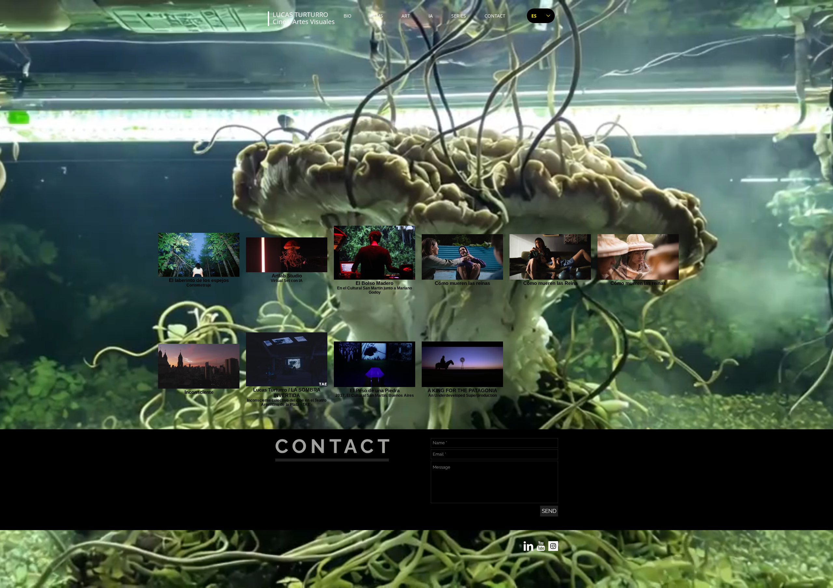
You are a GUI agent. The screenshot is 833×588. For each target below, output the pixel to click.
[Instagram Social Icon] (553, 546)
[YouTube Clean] (541, 546)
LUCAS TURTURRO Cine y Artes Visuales (304, 18)
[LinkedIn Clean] (528, 546)
